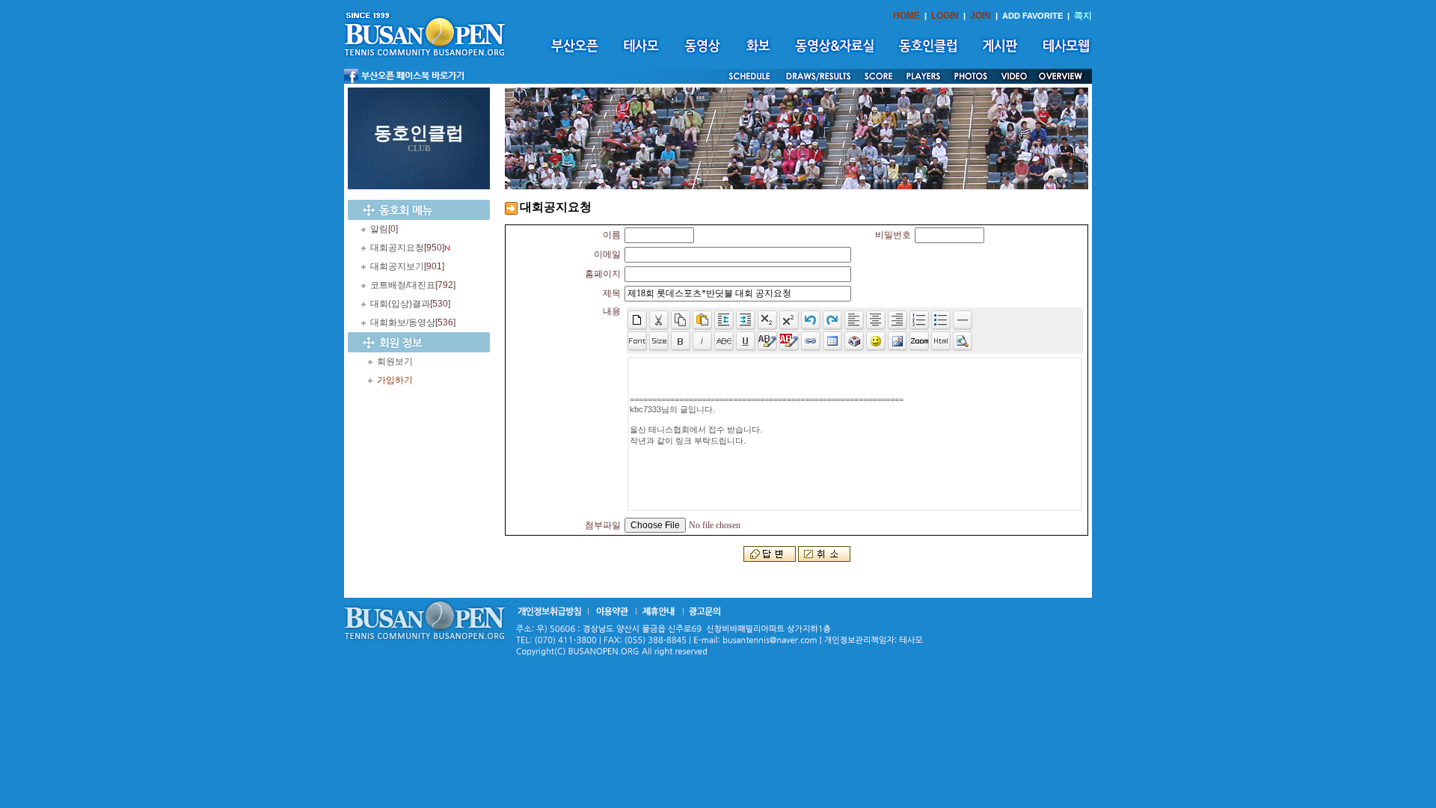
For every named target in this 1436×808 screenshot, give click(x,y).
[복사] (680, 320)
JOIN (980, 15)
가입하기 (395, 380)
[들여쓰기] (745, 320)
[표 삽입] (832, 341)
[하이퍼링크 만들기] (810, 341)
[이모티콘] (876, 341)
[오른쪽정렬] (897, 320)
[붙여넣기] (702, 320)
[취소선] (724, 341)
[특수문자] (854, 341)
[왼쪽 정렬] (854, 320)
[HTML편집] (941, 341)
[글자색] (767, 341)
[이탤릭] (702, 341)
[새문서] (637, 320)
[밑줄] (745, 341)
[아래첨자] (789, 320)
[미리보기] (962, 341)
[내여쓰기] (724, 320)
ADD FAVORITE (1032, 15)
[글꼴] (637, 341)
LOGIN (945, 15)
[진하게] (680, 341)
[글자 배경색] (789, 341)
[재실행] (832, 320)
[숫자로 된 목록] (919, 320)
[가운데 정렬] (876, 320)
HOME (906, 15)
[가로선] (962, 320)
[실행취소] (810, 320)
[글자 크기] (659, 341)
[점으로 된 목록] (941, 320)
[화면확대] (919, 341)
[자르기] (659, 320)
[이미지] (897, 341)
